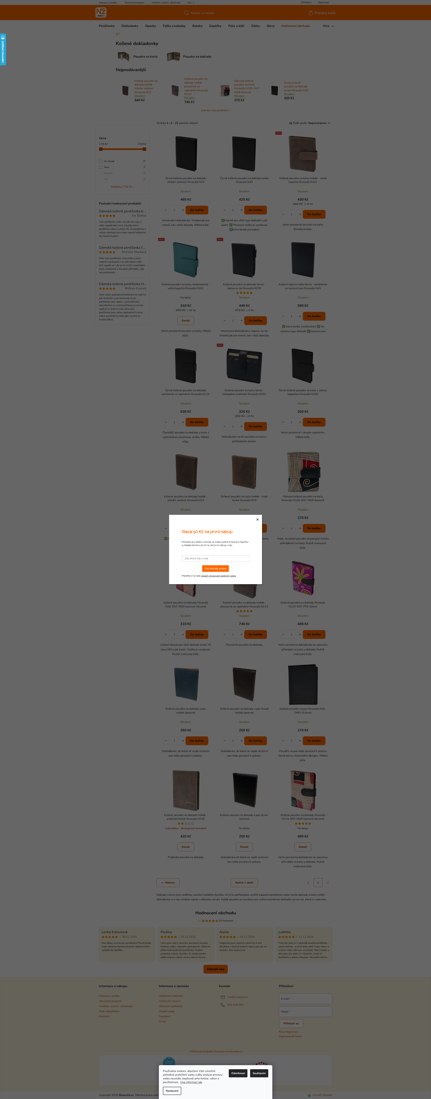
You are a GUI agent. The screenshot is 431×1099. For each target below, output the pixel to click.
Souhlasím (259, 1073)
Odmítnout (238, 1073)
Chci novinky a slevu (215, 568)
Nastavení (172, 1091)
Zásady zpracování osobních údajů (218, 576)
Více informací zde (191, 1082)
